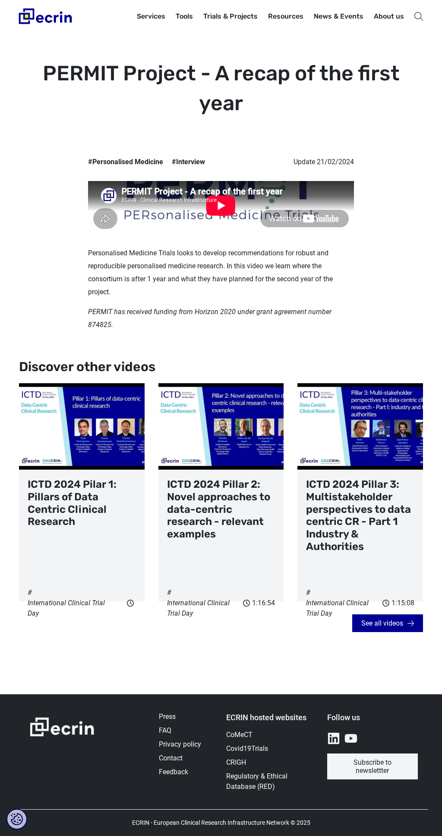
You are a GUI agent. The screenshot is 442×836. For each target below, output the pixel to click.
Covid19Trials (247, 748)
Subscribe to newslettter (372, 766)
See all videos (382, 623)
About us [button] (389, 16)
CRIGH (236, 762)
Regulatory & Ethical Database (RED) (256, 781)
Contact (171, 758)
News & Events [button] (338, 16)
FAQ (165, 730)
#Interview (188, 162)
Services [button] (151, 16)
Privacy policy (180, 744)
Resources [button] (285, 16)
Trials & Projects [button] (230, 16)
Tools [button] (184, 16)
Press (167, 716)
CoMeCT (239, 735)
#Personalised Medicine (125, 162)
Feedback (173, 772)
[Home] (46, 16)
